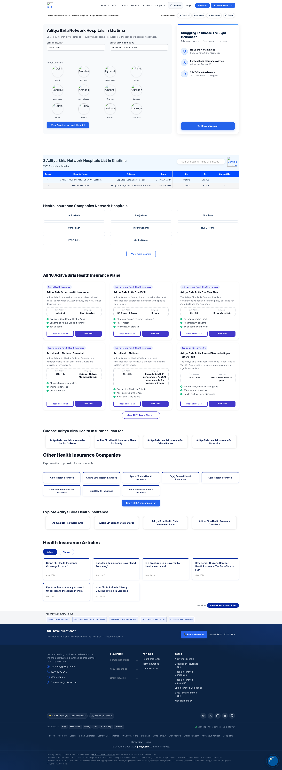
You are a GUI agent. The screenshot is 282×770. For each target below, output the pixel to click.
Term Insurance (151, 663)
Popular (66, 552)
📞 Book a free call (194, 634)
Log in (189, 5)
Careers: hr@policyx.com (64, 682)
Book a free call (224, 5)
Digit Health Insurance (101, 491)
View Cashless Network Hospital (68, 125)
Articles (147, 5)
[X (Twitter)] (210, 716)
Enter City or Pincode (122, 43)
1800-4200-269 (59, 671)
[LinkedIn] (232, 716)
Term (124, 5)
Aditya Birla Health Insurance (101, 477)
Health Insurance (152, 659)
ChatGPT (186, 15)
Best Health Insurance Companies (89, 619)
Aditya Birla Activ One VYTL (130, 292)
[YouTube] (225, 716)
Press (52, 736)
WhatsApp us (58, 677)
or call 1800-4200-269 (222, 634)
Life (115, 5)
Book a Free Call (60, 333)
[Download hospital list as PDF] (232, 162)
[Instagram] (218, 716)
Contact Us (103, 736)
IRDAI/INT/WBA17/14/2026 (103, 754)
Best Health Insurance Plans (123, 619)
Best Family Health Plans (153, 619)
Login (148, 742)
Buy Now (202, 5)
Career (73, 736)
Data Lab (145, 736)
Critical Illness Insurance (181, 619)
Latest (50, 552)
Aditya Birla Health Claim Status (116, 522)
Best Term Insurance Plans (186, 694)
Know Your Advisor (211, 736)
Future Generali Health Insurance (141, 491)
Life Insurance (150, 668)
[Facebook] (203, 716)
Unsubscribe (175, 736)
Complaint (228, 736)
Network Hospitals (184, 659)
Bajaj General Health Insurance (180, 477)
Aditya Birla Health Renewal (67, 522)
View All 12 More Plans (139, 415)
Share (230, 15)
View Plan (88, 333)
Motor (135, 5)
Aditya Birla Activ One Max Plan (199, 292)
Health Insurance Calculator (184, 681)
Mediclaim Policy (184, 700)
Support (160, 5)
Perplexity (215, 15)
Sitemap (115, 736)
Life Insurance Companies (188, 687)
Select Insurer (55, 43)
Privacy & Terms (130, 736)
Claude (200, 15)
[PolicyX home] (50, 5)
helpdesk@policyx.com (63, 666)
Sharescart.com (191, 736)
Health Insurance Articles (223, 605)
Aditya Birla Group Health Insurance (68, 292)
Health (105, 5)
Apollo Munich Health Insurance (141, 477)
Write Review (159, 736)
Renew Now (137, 742)
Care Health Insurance (220, 477)
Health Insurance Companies (184, 673)
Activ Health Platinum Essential (65, 353)
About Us (62, 736)
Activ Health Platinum (126, 353)
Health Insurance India (58, 619)
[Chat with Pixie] (273, 761)
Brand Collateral (87, 736)
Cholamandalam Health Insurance (61, 491)
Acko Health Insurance (62, 477)
